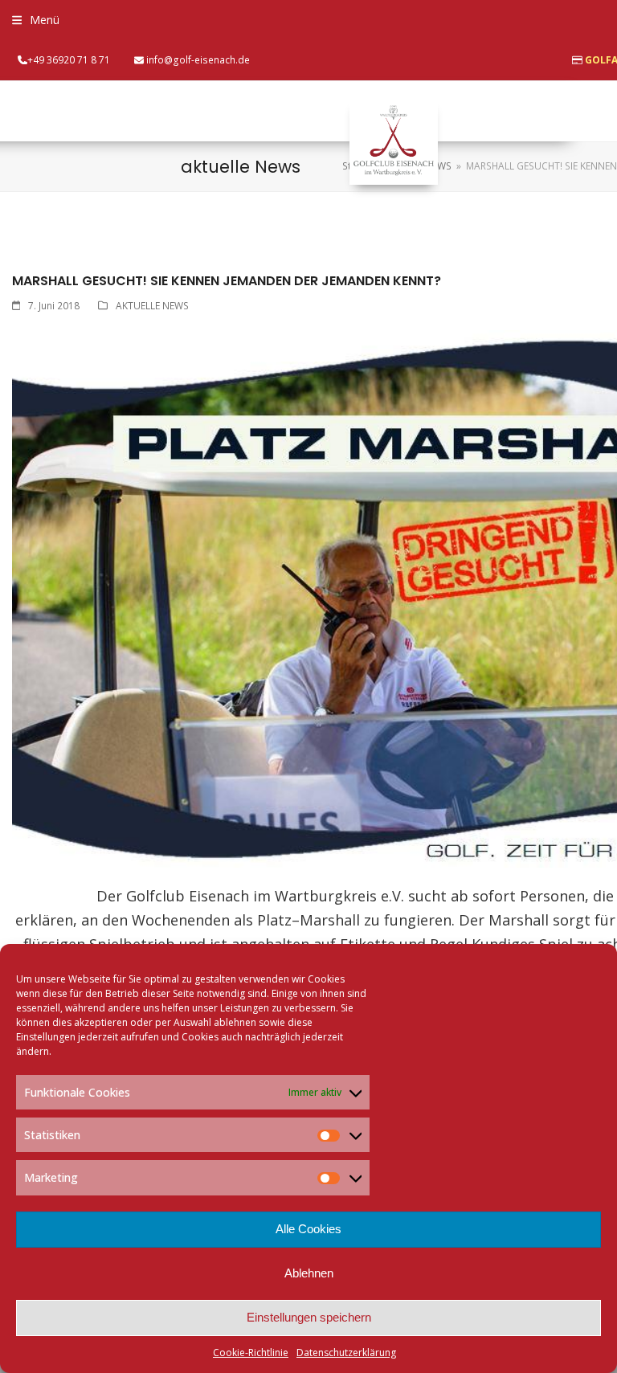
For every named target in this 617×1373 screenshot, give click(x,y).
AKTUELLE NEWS (152, 306)
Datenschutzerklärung (346, 1352)
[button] (35, 19)
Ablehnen (308, 1273)
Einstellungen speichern (309, 1317)
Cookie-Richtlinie (250, 1352)
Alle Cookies (308, 1229)
